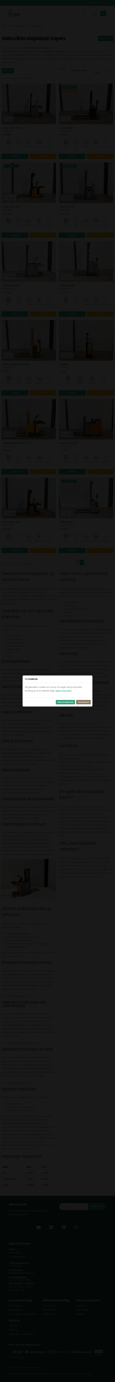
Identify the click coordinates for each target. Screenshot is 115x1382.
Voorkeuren (83, 702)
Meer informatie (63, 690)
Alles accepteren (65, 702)
